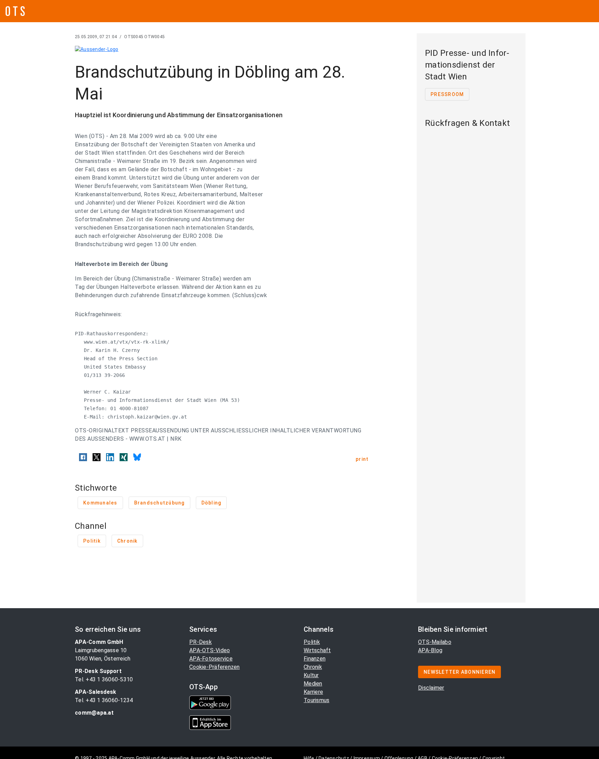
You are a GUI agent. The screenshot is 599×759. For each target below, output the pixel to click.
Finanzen (314, 658)
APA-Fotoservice (211, 658)
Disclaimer (431, 687)
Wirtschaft (317, 650)
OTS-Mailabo (434, 642)
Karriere (313, 692)
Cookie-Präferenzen (214, 667)
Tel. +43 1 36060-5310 (104, 679)
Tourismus (316, 700)
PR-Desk (200, 642)
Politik (312, 642)
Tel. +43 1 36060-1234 (104, 700)
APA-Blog (430, 650)
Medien (313, 683)
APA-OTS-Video (209, 650)
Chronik (313, 667)
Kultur (311, 675)
